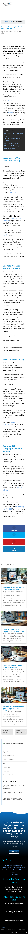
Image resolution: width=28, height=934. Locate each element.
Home (6, 21)
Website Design (7, 767)
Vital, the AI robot (13, 101)
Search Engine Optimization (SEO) (14, 867)
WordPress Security (8, 775)
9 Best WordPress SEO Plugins (14, 920)
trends (10, 113)
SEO (10, 21)
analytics (10, 298)
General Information (8, 759)
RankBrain (12, 192)
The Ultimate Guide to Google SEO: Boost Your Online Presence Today (13, 708)
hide (13, 130)
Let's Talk (14, 852)
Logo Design (14, 874)
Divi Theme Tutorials (8, 755)
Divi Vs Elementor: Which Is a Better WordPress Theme (12, 793)
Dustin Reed (8, 32)
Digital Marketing (7, 752)
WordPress (6, 593)
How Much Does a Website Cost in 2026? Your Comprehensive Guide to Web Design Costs (13, 787)
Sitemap (3, 927)
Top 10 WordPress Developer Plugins (14, 903)
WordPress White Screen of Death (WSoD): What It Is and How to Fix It (12, 798)
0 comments (10, 34)
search (5, 235)
